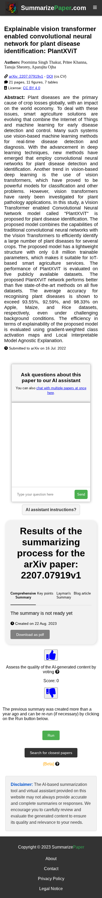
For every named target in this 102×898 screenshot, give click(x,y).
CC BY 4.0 (31, 88)
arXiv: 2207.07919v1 (26, 76)
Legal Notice (51, 888)
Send (81, 494)
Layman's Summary (63, 595)
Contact (51, 868)
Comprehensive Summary (23, 595)
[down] (51, 693)
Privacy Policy (51, 878)
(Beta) (48, 764)
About (51, 858)
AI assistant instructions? (51, 509)
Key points (45, 593)
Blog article (82, 593)
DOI (50, 76)
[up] (51, 655)
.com (53, 7)
